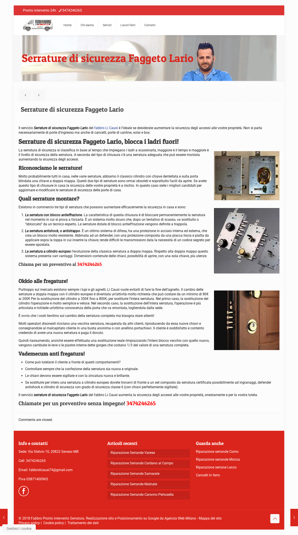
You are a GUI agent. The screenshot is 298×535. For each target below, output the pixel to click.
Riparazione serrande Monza (218, 459)
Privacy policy (29, 523)
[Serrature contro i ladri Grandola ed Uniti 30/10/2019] (294, 517)
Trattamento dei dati (83, 523)
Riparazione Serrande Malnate (134, 484)
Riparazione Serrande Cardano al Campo (142, 463)
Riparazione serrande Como (217, 452)
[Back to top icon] (274, 518)
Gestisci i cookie (19, 528)
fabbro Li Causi (106, 128)
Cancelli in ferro (208, 475)
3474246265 (72, 10)
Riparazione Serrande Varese (133, 453)
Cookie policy (53, 523)
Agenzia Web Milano (180, 518)
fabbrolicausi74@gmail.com (51, 470)
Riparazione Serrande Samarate (135, 474)
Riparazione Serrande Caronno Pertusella (142, 494)
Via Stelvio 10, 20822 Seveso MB (53, 452)
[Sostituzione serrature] (38, 25)
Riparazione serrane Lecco (216, 467)
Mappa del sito (210, 518)
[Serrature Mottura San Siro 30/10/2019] (4, 517)
